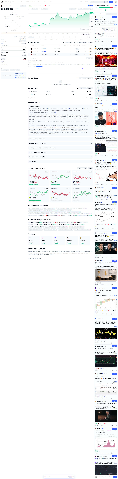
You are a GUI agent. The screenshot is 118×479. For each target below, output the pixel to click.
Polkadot (18, 69)
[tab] (39, 9)
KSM (69, 108)
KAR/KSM (44, 48)
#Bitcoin (98, 133)
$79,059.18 (36, 222)
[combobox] (72, 9)
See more (115, 5)
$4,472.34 (77, 226)
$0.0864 (36, 229)
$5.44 (62, 226)
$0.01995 (68, 222)
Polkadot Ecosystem (5, 69)
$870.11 (64, 224)
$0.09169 (34, 226)
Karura (55, 112)
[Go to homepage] (6, 2)
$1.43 (82, 222)
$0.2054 (36, 228)
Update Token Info (19, 73)
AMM (42, 127)
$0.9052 (78, 224)
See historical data (4, 64)
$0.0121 (51, 222)
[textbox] (105, 477)
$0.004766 (77, 228)
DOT (84, 108)
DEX (55, 127)
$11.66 (50, 228)
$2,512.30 (36, 224)
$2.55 (83, 229)
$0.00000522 (66, 229)
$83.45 (47, 226)
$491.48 (51, 229)
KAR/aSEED (44, 51)
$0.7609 (63, 228)
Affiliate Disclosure (39, 66)
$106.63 (50, 224)
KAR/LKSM (44, 54)
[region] (46, 2)
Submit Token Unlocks (20, 75)
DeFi (48, 108)
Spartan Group (12, 69)
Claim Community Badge (20, 77)
